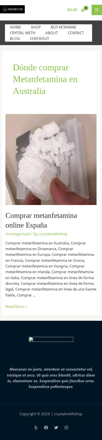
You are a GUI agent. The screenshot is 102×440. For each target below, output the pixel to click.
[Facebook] (46, 428)
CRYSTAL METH (22, 32)
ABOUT (51, 32)
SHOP (36, 27)
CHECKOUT (39, 38)
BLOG (15, 38)
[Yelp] (36, 428)
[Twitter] (56, 428)
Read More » (16, 306)
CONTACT (76, 32)
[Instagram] (66, 428)
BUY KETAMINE (63, 27)
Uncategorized (17, 233)
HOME (15, 27)
